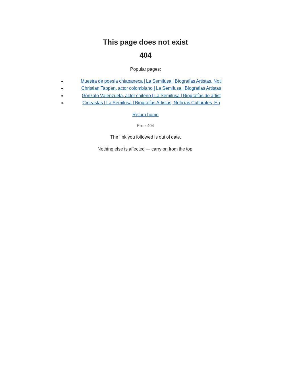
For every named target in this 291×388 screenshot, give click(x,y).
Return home (145, 114)
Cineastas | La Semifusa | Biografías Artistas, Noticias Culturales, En (151, 102)
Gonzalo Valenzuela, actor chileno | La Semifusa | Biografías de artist (151, 95)
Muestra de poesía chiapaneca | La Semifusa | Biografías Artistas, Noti (151, 81)
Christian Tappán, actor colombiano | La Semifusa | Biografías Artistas (151, 88)
